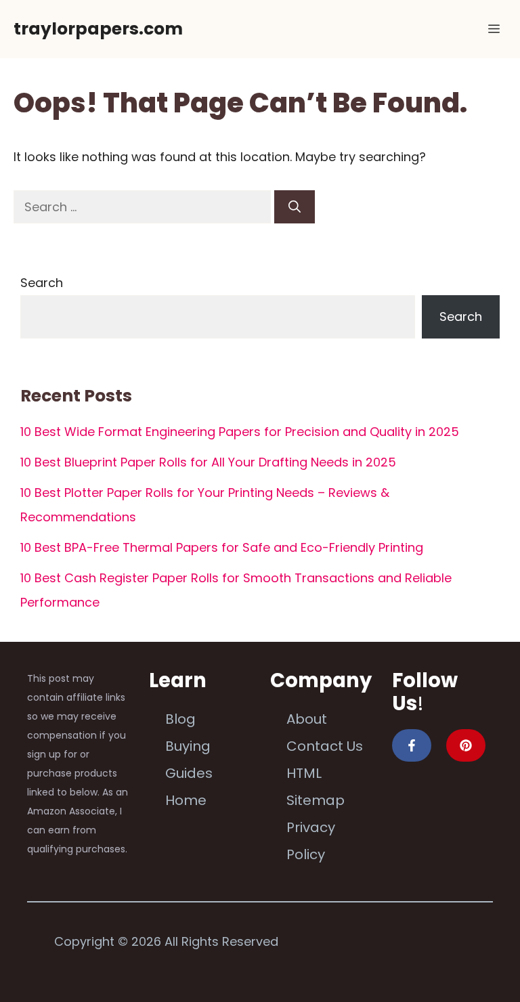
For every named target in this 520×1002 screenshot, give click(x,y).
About (306, 719)
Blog (180, 719)
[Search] (294, 206)
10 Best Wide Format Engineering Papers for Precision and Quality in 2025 (239, 431)
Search (41, 282)
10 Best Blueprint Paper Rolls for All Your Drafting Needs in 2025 (208, 462)
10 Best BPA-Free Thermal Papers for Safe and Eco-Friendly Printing (221, 547)
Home (186, 800)
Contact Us (324, 746)
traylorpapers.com (98, 29)
